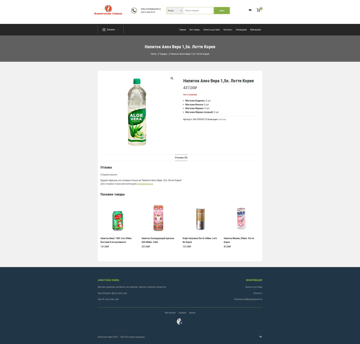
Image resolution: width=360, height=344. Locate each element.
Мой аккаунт (255, 29)
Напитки (222, 119)
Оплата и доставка (211, 29)
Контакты (228, 29)
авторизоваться (145, 184)
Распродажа (241, 29)
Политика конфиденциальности (248, 299)
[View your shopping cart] (258, 11)
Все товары (195, 29)
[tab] (181, 157)
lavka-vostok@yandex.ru (151, 9)
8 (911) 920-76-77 (148, 12)
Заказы (192, 312)
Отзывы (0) (181, 157)
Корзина (182, 312)
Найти (221, 11)
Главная (182, 29)
